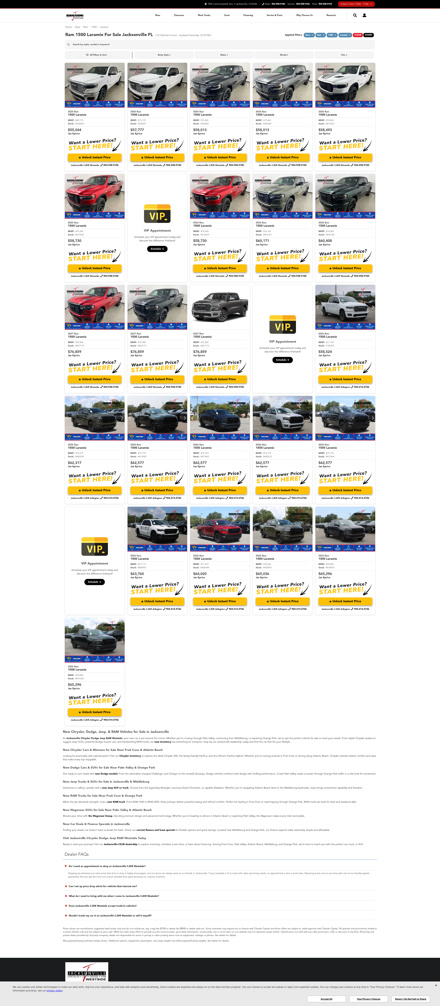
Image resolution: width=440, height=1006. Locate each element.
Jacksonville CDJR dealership (120, 844)
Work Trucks (204, 15)
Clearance (179, 15)
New (157, 15)
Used (226, 15)
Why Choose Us (304, 15)
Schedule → (157, 249)
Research (331, 15)
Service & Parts (274, 15)
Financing (248, 15)
